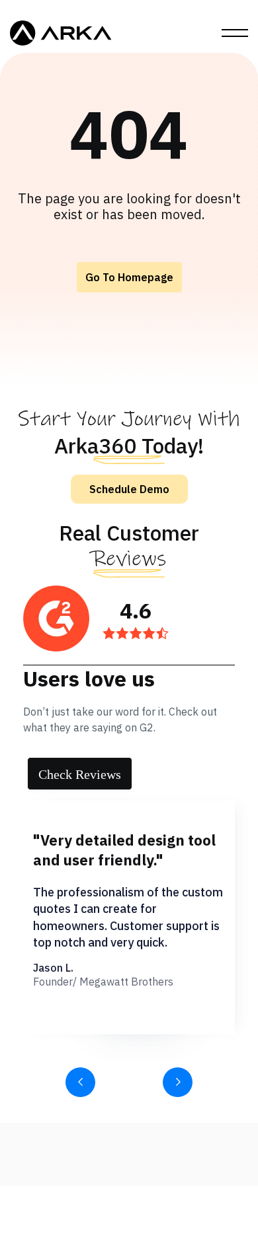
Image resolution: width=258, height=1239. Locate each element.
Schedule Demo (129, 489)
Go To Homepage (129, 277)
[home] (60, 33)
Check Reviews (79, 774)
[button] (235, 33)
